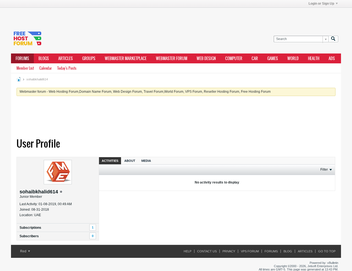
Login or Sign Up (321, 3)
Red (23, 251)
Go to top (327, 251)
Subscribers (29, 236)
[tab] (110, 160)
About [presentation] (129, 160)
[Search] (333, 39)
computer (233, 58)
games (272, 58)
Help (187, 251)
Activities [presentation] (110, 160)
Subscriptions (30, 228)
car (255, 58)
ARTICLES (65, 58)
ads (332, 58)
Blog (288, 251)
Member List (25, 68)
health (313, 58)
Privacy (228, 251)
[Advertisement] (93, 16)
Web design (206, 58)
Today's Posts (66, 68)
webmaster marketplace (126, 58)
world (293, 58)
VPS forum (250, 251)
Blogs (43, 58)
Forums (22, 58)
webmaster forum (171, 58)
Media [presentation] (146, 160)
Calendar (45, 68)
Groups (88, 58)
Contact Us (207, 251)
